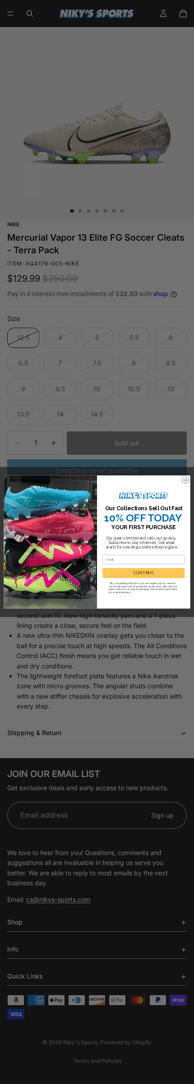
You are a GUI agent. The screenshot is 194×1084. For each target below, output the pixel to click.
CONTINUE (143, 573)
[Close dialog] (185, 480)
